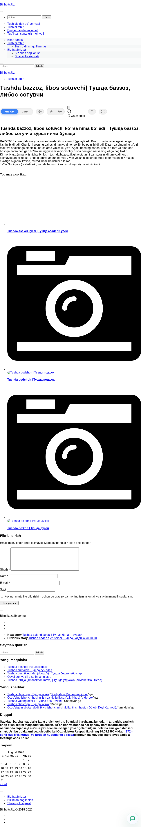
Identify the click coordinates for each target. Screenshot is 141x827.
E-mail (5, 582)
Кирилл (10, 111)
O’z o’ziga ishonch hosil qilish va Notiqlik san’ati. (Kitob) (43, 697)
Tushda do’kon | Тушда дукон (28, 528)
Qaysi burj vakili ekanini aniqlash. (29, 676)
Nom (4, 576)
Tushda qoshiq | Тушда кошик (27, 666)
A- (51, 111)
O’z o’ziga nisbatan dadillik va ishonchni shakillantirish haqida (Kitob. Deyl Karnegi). (62, 707)
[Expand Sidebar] (1, 610)
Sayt (3, 589)
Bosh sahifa (15, 39)
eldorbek (87, 697)
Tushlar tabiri (15, 27)
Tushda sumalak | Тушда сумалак (29, 670)
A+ (60, 111)
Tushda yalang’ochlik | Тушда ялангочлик (34, 700)
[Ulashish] (92, 111)
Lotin (25, 111)
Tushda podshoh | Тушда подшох (31, 379)
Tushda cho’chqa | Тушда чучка (28, 694)
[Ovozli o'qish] (40, 111)
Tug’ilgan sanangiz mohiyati (25, 33)
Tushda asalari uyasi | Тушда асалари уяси (37, 231)
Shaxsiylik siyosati (27, 56)
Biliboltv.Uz (7, 4)
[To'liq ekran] (103, 111)
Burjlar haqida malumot (22, 30)
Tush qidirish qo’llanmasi (23, 23)
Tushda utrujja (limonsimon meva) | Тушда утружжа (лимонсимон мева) (54, 680)
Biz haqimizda (16, 49)
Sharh (5, 569)
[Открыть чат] (132, 818)
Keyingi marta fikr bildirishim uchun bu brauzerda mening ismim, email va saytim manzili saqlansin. (68, 596)
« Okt (3, 784)
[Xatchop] (68, 108)
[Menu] (1, 11)
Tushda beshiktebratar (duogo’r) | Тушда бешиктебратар (44, 673)
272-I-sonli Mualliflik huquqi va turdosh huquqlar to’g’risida (66, 733)
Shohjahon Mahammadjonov (69, 694)
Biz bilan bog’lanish (27, 53)
